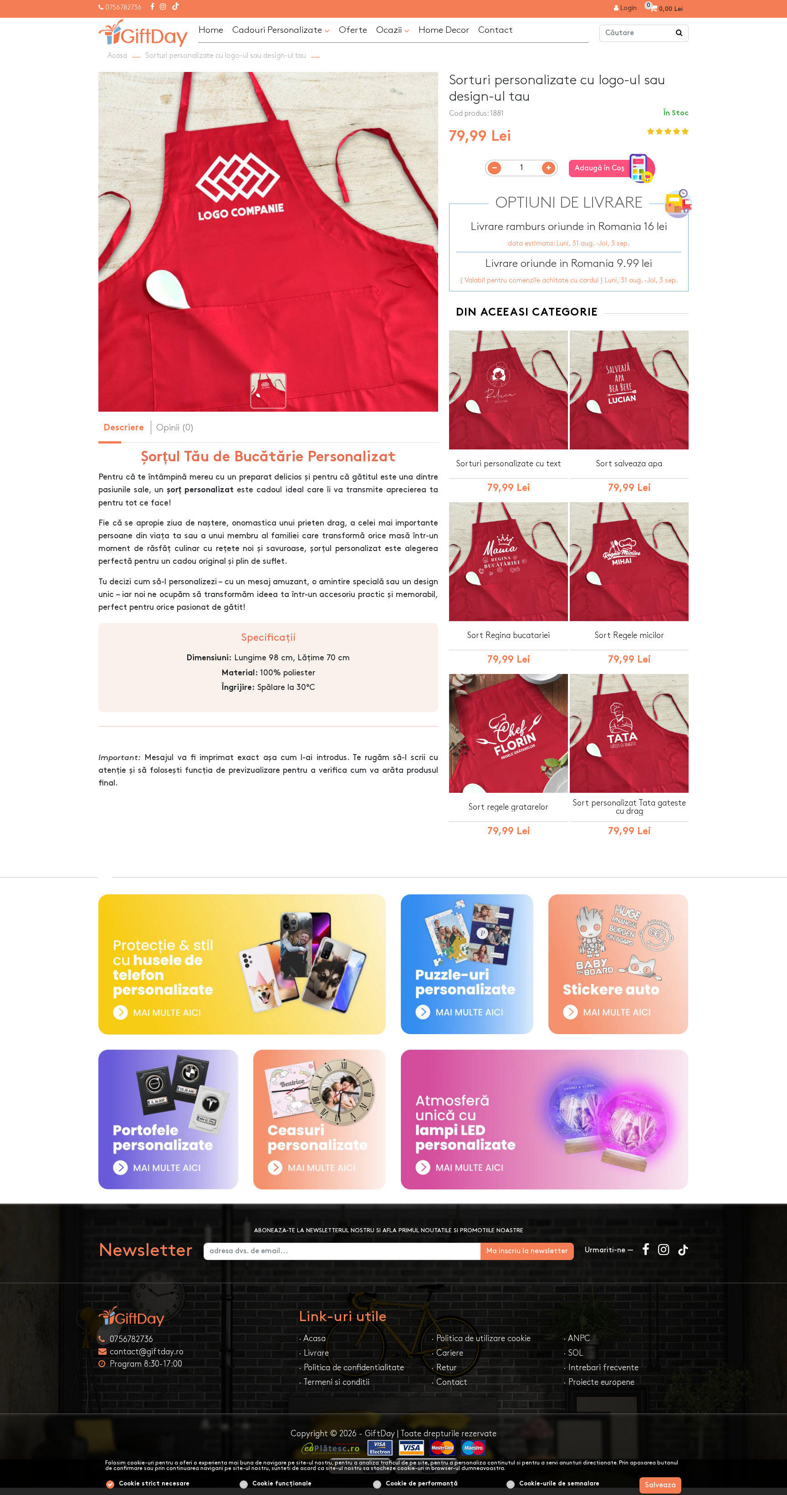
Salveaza (660, 1485)
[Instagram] (163, 7)
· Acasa (312, 1338)
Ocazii (390, 30)
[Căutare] (679, 33)
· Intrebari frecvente (601, 1368)
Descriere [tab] (123, 428)
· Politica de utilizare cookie (481, 1338)
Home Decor (444, 30)
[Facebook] (152, 7)
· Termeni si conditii (334, 1382)
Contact (495, 30)
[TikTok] (175, 7)
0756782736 (123, 7)
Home (211, 30)
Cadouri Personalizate (278, 30)
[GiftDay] (193, 1316)
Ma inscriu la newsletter (527, 1251)
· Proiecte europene (598, 1382)
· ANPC (576, 1338)
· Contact (449, 1382)
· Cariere (447, 1353)
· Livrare (314, 1353)
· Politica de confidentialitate (351, 1368)
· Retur (444, 1368)
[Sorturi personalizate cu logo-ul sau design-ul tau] (143, 31)
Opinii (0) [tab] (175, 427)
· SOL (573, 1353)
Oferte (353, 30)
